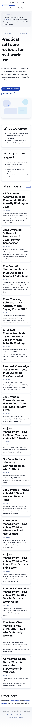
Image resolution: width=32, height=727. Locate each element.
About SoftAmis (8, 94)
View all (28, 187)
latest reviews (15, 701)
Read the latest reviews (11, 89)
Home (12, 2)
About (22, 2)
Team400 (6, 19)
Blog (17, 2)
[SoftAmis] (5, 5)
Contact (12, 8)
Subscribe (20, 8)
